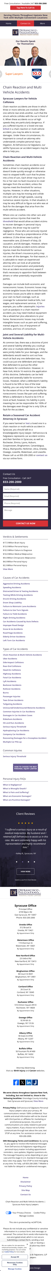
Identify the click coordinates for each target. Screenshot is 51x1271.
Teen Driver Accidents (13, 700)
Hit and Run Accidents (13, 723)
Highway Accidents (12, 673)
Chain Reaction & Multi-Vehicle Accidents (22, 655)
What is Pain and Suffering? (16, 792)
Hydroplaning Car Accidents (16, 730)
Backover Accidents (12, 685)
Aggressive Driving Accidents (16, 583)
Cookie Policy (39, 1212)
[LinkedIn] (29, 1082)
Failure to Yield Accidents (15, 614)
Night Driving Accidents (14, 617)
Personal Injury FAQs (14, 778)
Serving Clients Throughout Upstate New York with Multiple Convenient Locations (25, 16)
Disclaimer (26, 1181)
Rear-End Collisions (12, 666)
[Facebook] (16, 1082)
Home (8, 23)
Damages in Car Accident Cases (17, 715)
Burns (6, 692)
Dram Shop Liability (12, 602)
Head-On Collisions (12, 670)
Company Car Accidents (14, 734)
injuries (40, 306)
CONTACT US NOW (25, 523)
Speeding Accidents (12, 587)
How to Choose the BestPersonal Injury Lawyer (25, 768)
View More (8, 569)
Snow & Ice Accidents (13, 629)
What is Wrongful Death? (15, 788)
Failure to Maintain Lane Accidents (19, 606)
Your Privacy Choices (21, 1212)
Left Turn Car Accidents (14, 640)
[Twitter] (22, 1082)
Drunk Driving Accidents (14, 598)
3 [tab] (28, 862)
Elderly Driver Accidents (14, 636)
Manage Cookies (26, 1215)
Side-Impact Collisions (13, 662)
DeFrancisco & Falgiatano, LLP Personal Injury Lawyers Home (25, 32)
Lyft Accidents (9, 681)
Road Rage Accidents (13, 633)
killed (6, 128)
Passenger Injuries (11, 696)
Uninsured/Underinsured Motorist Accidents (24, 707)
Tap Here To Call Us (26, 7)
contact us (41, 455)
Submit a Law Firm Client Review (25, 880)
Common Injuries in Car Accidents (19, 711)
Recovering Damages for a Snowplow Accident (24, 738)
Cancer (33, 1070)
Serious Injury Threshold (14, 726)
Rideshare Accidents (12, 719)
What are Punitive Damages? (16, 800)
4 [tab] (34, 862)
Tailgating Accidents (12, 704)
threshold (8, 221)
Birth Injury (19, 1070)
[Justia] (35, 1082)
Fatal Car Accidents (12, 677)
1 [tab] (17, 862)
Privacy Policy (25, 1186)
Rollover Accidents (11, 689)
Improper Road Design (13, 625)
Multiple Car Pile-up (12, 742)
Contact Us (25, 23)
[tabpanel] (14, 74)
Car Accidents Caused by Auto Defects (20, 621)
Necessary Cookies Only (15, 1263)
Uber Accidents (10, 658)
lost (28, 423)
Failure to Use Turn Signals (15, 610)
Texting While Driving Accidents (18, 595)
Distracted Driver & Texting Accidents (20, 591)
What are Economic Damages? (17, 796)
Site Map (25, 1190)
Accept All (15, 1257)
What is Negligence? (12, 784)
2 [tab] (23, 862)
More (42, 23)
